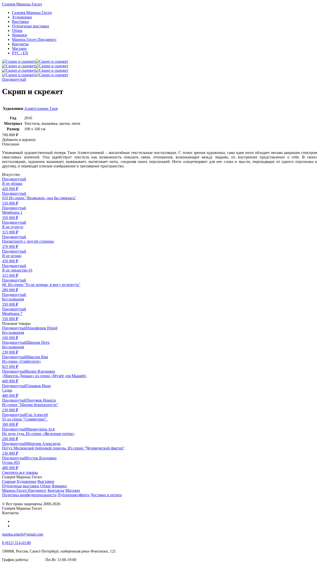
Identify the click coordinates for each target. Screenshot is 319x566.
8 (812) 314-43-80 (16, 543)
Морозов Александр (43, 443)
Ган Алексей (37, 415)
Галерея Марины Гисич (22, 4)
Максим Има (37, 357)
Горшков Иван (38, 386)
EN (20, 53)
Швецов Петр (38, 342)
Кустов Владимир (41, 458)
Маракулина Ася (40, 429)
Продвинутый (14, 79)
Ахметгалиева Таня (41, 108)
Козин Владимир (40, 371)
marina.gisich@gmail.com (22, 534)
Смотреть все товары (20, 472)
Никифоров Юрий (42, 328)
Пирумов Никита (41, 400)
